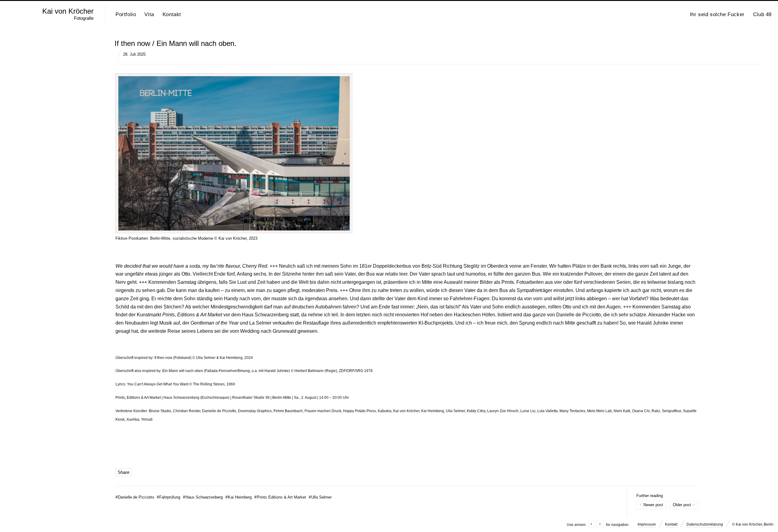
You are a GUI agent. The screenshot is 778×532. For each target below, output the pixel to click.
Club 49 (762, 14)
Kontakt (172, 14)
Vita (149, 14)
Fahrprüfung (168, 497)
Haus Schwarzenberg (203, 497)
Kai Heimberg (238, 497)
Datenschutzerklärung (705, 524)
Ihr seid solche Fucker (717, 14)
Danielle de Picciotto (134, 497)
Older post (682, 504)
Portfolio (125, 14)
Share (123, 472)
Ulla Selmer (320, 497)
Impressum (647, 524)
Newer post (653, 504)
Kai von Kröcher (68, 11)
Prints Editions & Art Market (280, 497)
